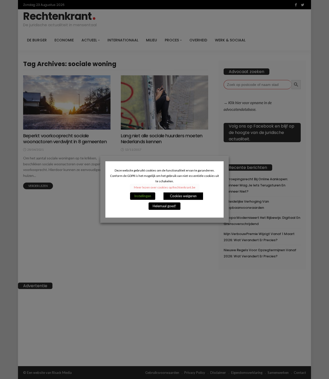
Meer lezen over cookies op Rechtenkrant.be (164, 188)
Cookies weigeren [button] (183, 196)
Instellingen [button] (142, 196)
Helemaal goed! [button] (164, 206)
